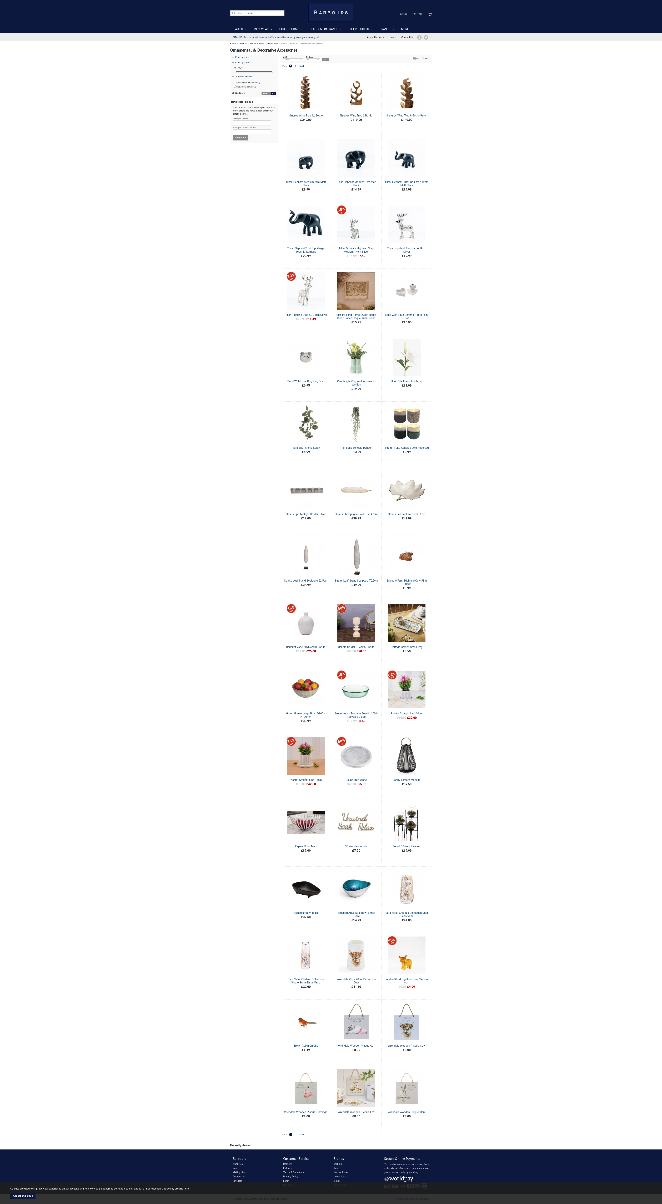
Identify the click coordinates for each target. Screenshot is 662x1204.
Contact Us (407, 37)
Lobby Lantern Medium (406, 780)
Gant (336, 1168)
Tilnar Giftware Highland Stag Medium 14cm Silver (356, 250)
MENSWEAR (261, 29)
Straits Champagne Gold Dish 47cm (356, 514)
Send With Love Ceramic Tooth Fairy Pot (406, 316)
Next (301, 66)
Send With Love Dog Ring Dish (305, 381)
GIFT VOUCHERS (359, 29)
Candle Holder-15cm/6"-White (356, 647)
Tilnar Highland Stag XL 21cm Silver (305, 314)
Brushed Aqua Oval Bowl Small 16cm (356, 914)
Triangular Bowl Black (306, 912)
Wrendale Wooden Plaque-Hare (407, 1112)
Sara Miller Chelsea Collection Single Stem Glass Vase (306, 981)
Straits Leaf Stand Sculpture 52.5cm (305, 580)
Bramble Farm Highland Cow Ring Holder (407, 582)
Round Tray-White (356, 780)
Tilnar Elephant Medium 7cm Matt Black (306, 183)
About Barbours (375, 37)
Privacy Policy (290, 1176)
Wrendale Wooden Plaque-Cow (406, 1045)
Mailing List (239, 1172)
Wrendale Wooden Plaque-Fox (356, 1112)
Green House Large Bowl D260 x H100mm (305, 715)
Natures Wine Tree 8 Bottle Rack (406, 115)
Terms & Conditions (293, 1172)
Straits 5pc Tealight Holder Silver (306, 514)
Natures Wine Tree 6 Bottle (356, 115)
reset (265, 93)
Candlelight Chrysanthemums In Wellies (356, 383)
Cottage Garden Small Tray (407, 647)
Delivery (287, 1164)
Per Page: (310, 57)
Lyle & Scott (340, 1176)
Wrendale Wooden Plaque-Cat (356, 1045)
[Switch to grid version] (414, 58)
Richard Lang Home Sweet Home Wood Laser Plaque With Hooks (356, 316)
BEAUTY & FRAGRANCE (324, 29)
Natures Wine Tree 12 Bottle (306, 115)
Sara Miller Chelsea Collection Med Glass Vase (406, 914)
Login (403, 14)
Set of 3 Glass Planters (407, 846)
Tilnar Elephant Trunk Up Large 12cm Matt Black (406, 183)
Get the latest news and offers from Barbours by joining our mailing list (276, 37)
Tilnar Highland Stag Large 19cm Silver (406, 250)
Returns (287, 1168)
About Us (238, 1164)
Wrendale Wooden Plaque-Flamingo (305, 1112)
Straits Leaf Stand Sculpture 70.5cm (356, 580)
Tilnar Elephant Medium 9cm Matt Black (356, 183)
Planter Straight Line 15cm (306, 780)
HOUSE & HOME (289, 29)
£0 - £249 (238, 68)
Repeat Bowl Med (306, 846)
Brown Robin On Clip (306, 1045)
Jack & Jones (341, 1172)
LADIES (238, 29)
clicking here (182, 1188)
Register (418, 14)
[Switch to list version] (423, 58)
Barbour (338, 1164)
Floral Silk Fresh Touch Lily (406, 381)
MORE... (405, 29)
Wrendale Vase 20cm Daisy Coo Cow (356, 981)
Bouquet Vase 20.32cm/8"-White (305, 647)
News (393, 37)
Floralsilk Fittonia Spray (306, 447)
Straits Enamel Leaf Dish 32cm (406, 514)
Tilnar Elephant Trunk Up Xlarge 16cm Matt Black (305, 250)
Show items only (248, 82)
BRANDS (385, 29)
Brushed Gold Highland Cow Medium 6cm (407, 981)
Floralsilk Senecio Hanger (356, 447)
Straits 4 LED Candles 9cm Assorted (407, 447)
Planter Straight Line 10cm (407, 713)
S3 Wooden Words (356, 846)
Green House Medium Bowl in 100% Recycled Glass (356, 715)
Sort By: (286, 57)
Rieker (337, 1180)
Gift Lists (237, 1180)
